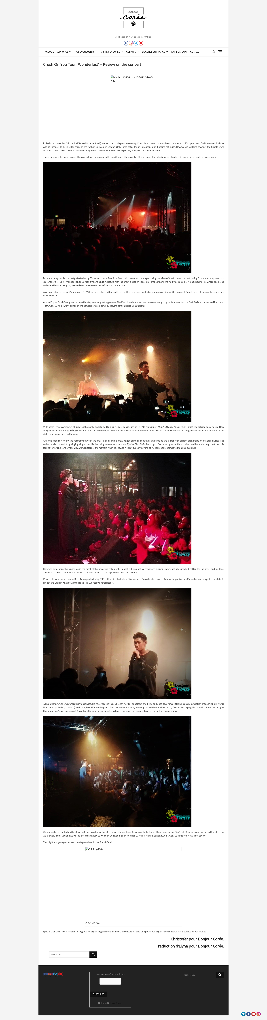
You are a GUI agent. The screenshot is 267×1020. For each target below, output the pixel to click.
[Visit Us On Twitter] (243, 1013)
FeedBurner (116, 1003)
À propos (62, 51)
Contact (195, 51)
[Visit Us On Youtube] (253, 1013)
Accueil (49, 51)
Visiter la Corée (110, 51)
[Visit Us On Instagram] (258, 1013)
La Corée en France (153, 51)
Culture (131, 51)
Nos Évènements (85, 51)
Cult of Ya (66, 931)
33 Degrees (81, 931)
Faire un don (179, 51)
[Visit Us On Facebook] (248, 1013)
